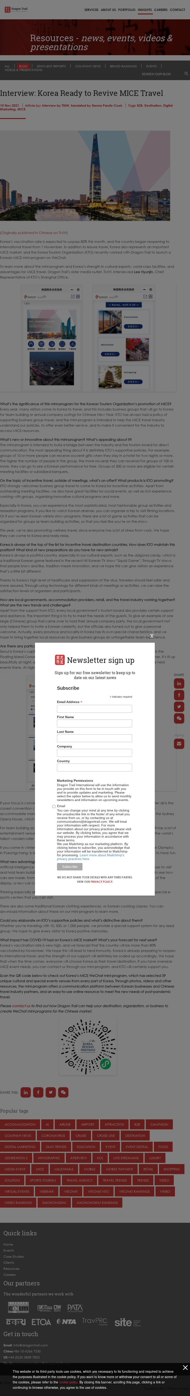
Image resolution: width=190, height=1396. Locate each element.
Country (63, 761)
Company (64, 746)
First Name (65, 717)
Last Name (65, 732)
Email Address (69, 702)
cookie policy (68, 1382)
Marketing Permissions (75, 780)
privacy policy (101, 881)
